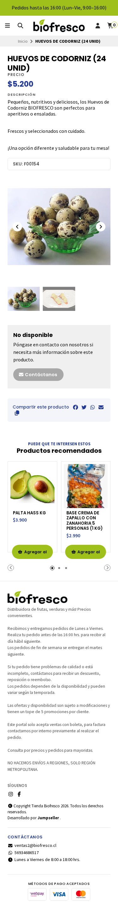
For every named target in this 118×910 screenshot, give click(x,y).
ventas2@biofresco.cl (35, 845)
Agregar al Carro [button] (35, 554)
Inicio (23, 41)
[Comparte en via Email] (101, 407)
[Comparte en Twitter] (84, 407)
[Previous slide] (17, 226)
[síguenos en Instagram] (11, 794)
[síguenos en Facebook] (19, 794)
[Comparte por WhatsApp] (92, 407)
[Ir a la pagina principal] (59, 25)
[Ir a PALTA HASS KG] (32, 486)
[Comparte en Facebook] (75, 407)
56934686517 (26, 852)
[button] (17, 412)
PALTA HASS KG (29, 513)
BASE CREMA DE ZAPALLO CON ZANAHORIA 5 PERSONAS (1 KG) (84, 521)
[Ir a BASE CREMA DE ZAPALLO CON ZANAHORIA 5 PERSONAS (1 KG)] (85, 486)
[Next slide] (100, 226)
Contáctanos (40, 374)
